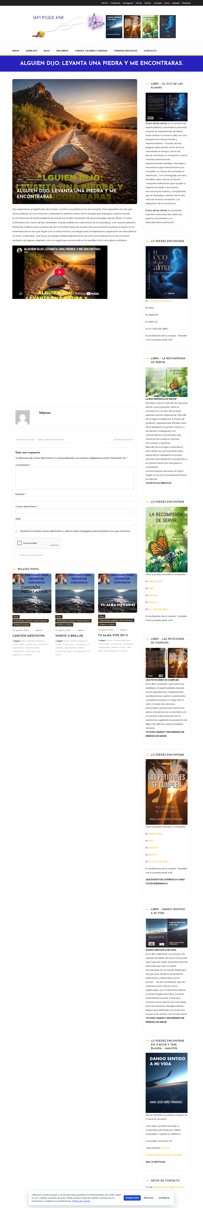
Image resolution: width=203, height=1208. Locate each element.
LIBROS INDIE (155, 581)
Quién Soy (31, 50)
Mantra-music (33, 647)
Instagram (128, 3)
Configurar (164, 1197)
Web (18, 518)
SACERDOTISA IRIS (123, 439)
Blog (47, 50)
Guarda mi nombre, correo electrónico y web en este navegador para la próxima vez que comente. (75, 531)
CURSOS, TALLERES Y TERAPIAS (91, 50)
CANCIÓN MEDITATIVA (28, 636)
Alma (23, 641)
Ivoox (166, 3)
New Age (30, 651)
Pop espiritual (80, 651)
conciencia (30, 644)
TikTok (139, 3)
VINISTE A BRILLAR (69, 636)
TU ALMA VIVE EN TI (113, 635)
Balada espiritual (36, 641)
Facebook (115, 3)
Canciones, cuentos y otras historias (30, 620)
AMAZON (153, 595)
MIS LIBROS (62, 50)
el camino (43, 644)
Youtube (158, 3)
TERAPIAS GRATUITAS (125, 50)
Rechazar (148, 1197)
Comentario (23, 464)
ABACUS (153, 602)
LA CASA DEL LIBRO (158, 609)
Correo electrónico (26, 506)
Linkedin (176, 3)
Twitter (147, 3)
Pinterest (186, 3)
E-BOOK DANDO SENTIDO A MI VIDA (164, 1154)
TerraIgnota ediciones (161, 300)
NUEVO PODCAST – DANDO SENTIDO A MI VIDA (41, 439)
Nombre (20, 494)
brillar (58, 644)
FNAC (151, 588)
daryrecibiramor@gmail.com (169, 1187)
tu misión (27, 654)
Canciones (18, 644)
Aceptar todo (132, 1197)
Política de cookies (81, 1201)
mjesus (41, 185)
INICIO (105, 3)
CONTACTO (150, 50)
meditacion (18, 651)
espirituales (18, 647)
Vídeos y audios (34, 179)
